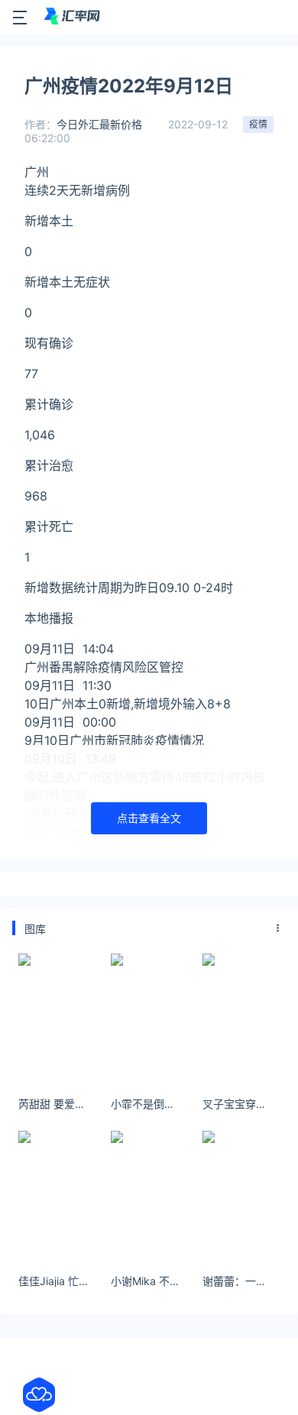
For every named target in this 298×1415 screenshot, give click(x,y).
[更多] (278, 928)
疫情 (258, 124)
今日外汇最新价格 (99, 124)
